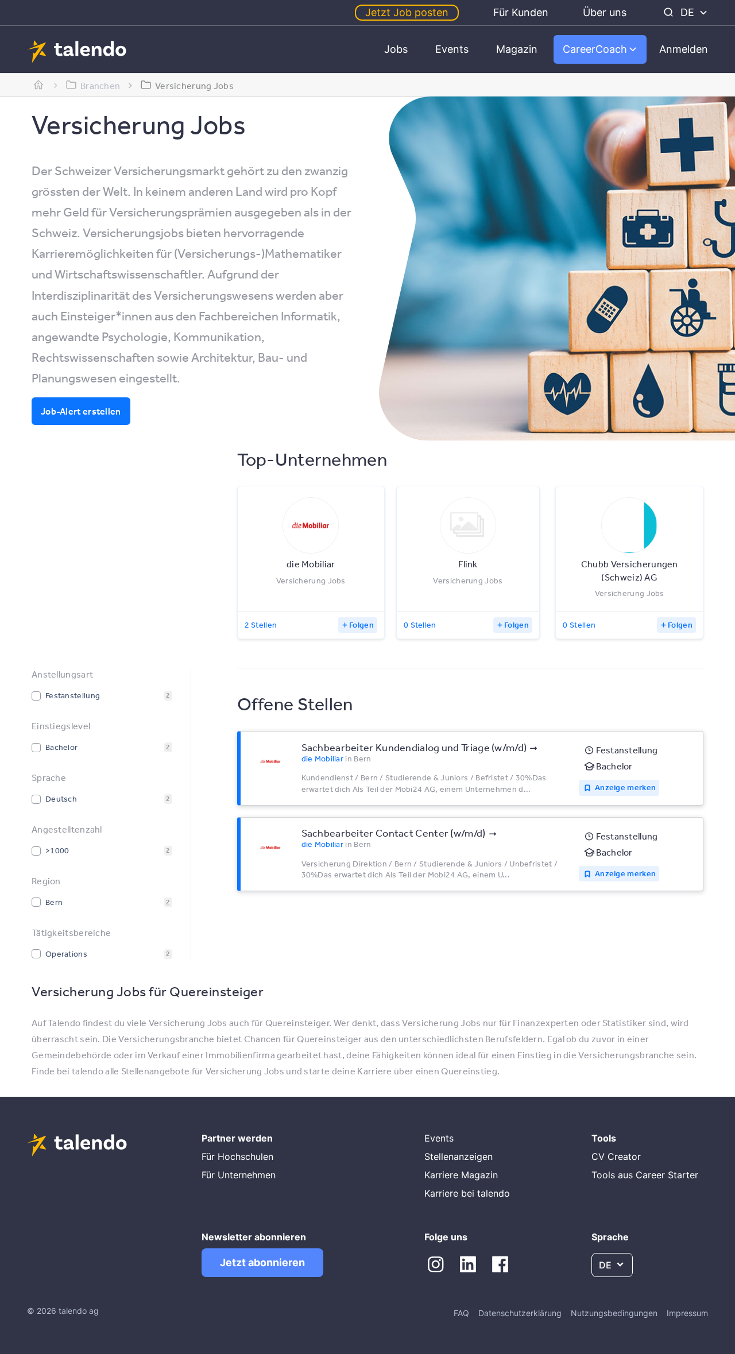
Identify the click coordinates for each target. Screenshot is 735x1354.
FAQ (461, 1313)
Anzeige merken (625, 787)
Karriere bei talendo (467, 1193)
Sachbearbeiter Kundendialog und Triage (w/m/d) (414, 747)
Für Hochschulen (237, 1156)
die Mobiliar (322, 758)
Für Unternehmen (239, 1175)
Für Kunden (520, 12)
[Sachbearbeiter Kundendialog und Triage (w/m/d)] (270, 761)
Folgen (361, 625)
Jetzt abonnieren (262, 1262)
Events (452, 49)
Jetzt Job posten (406, 12)
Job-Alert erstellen (81, 411)
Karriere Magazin (461, 1175)
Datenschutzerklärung (520, 1313)
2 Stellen (261, 625)
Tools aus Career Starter (644, 1175)
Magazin (516, 49)
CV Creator (616, 1156)
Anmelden (683, 49)
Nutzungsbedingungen (614, 1313)
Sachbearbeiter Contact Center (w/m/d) (393, 832)
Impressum (687, 1313)
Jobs (396, 49)
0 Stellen (420, 625)
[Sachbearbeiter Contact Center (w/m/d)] (270, 847)
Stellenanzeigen (458, 1156)
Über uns (604, 12)
